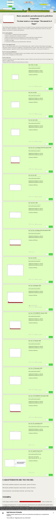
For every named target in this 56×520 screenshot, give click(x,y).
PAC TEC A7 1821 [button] (33, 65)
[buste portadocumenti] (15, 353)
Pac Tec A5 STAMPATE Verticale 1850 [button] (38, 313)
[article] (28, 77)
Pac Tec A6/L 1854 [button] (33, 120)
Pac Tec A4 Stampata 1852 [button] (35, 285)
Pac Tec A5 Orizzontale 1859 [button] (35, 368)
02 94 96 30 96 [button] (43, 4)
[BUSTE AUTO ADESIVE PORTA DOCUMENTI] (15, 297)
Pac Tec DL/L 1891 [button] (33, 202)
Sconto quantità (39, 86)
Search (14, 8)
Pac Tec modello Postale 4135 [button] (35, 451)
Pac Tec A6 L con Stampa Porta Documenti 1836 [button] (40, 147)
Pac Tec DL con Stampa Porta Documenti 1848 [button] (39, 230)
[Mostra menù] (52, 11)
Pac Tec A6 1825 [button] (33, 92)
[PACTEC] (15, 380)
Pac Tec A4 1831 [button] (33, 258)
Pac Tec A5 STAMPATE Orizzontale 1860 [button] (38, 395)
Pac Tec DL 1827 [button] (33, 175)
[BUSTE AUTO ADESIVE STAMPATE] (15, 325)
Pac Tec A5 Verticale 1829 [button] (35, 340)
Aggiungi (50, 88)
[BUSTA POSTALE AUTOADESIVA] (15, 270)
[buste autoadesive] (15, 77)
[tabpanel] (43, 2)
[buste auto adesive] (15, 463)
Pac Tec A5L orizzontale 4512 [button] (36, 423)
